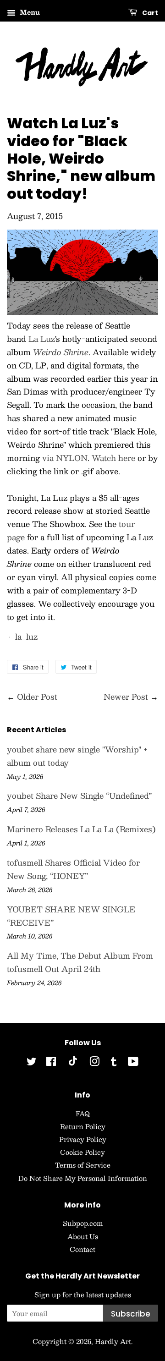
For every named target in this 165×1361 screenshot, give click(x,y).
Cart (149, 12)
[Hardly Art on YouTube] (133, 1062)
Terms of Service (82, 1164)
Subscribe (130, 1313)
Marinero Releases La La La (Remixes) (81, 829)
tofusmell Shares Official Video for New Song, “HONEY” (73, 869)
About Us (82, 1236)
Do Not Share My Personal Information (82, 1178)
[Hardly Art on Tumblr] (114, 1062)
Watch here (113, 457)
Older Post (37, 696)
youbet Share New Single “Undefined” (79, 795)
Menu (29, 11)
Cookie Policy (82, 1152)
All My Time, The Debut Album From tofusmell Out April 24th (80, 962)
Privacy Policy (82, 1139)
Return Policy (82, 1126)
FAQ (83, 1113)
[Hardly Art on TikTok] (73, 1063)
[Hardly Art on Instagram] (94, 1062)
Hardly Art (113, 1341)
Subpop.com (83, 1223)
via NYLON (65, 457)
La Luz (41, 338)
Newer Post (126, 696)
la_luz (26, 636)
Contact (82, 1249)
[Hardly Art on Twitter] (32, 1062)
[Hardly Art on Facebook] (51, 1062)
